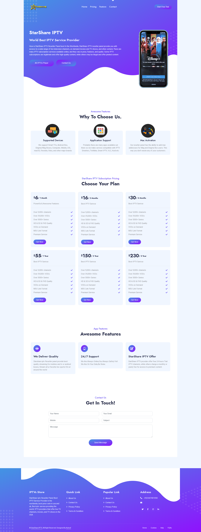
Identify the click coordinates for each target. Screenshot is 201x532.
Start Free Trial (163, 6)
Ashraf (68, 528)
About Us (72, 498)
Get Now (39, 242)
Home (84, 6)
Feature (102, 6)
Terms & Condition (76, 511)
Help (162, 528)
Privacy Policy (74, 506)
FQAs (170, 528)
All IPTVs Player (41, 63)
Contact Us (66, 63)
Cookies (154, 528)
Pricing (93, 6)
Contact (113, 6)
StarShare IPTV (36, 528)
